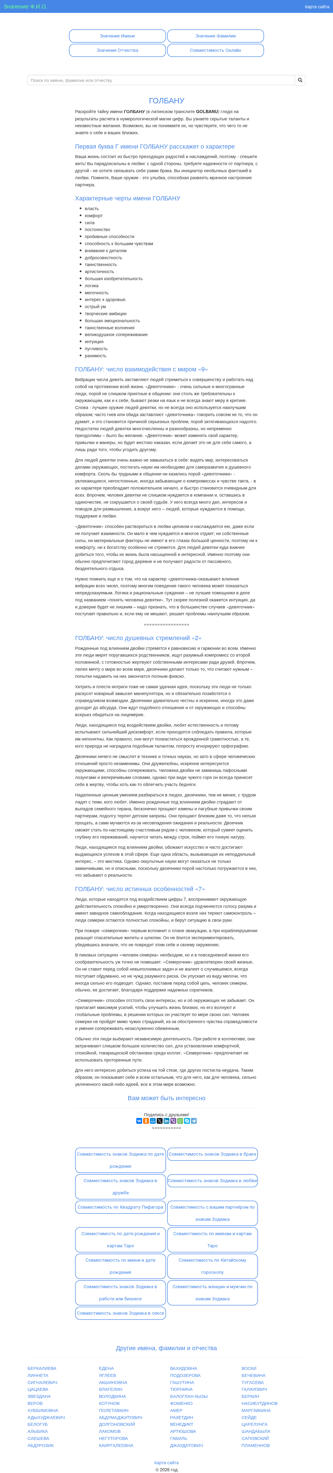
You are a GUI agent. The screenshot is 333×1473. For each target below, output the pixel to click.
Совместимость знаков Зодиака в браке (212, 1154)
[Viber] (173, 1121)
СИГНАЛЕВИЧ (42, 1382)
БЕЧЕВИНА (253, 1375)
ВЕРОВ (35, 1403)
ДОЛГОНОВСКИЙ (117, 1424)
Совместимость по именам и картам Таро (212, 1240)
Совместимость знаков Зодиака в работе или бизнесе (120, 1293)
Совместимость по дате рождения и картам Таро (120, 1240)
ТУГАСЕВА (253, 1382)
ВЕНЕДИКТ (181, 1424)
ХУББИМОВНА (43, 1410)
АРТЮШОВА (183, 1431)
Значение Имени (117, 36)
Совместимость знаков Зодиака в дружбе (120, 1187)
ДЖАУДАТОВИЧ (186, 1445)
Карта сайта (317, 6)
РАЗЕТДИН (181, 1417)
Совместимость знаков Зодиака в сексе (120, 1313)
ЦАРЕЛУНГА (254, 1424)
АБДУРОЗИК (41, 1445)
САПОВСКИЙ (255, 1438)
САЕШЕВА (38, 1438)
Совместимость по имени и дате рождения (120, 1266)
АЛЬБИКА (38, 1431)
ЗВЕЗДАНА (39, 1396)
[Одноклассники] (146, 1121)
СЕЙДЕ (249, 1417)
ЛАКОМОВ (110, 1431)
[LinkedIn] (166, 1121)
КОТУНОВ (109, 1403)
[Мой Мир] (153, 1121)
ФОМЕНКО (181, 1403)
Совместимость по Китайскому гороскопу (212, 1266)
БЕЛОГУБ (38, 1424)
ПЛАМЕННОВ (256, 1445)
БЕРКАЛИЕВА (42, 1368)
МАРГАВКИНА (256, 1410)
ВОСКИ (249, 1368)
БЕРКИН (250, 1396)
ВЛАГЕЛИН (110, 1389)
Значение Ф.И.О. (25, 6)
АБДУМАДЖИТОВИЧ (120, 1417)
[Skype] (187, 1121)
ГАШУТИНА (182, 1382)
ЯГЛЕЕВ (107, 1375)
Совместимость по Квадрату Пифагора (120, 1207)
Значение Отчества (117, 50)
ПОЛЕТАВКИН (113, 1410)
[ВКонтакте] (139, 1121)
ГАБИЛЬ (178, 1438)
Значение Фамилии (216, 36)
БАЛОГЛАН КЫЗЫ (189, 1396)
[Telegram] (194, 1121)
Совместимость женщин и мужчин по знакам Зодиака (213, 1293)
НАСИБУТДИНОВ (260, 1403)
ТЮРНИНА (181, 1389)
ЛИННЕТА (38, 1375)
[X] (160, 1121)
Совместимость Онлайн (215, 50)
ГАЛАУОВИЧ (254, 1389)
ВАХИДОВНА (183, 1368)
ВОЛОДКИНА (112, 1396)
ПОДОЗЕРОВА (185, 1375)
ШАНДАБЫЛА (256, 1431)
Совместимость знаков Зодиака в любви (212, 1180)
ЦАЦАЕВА (38, 1389)
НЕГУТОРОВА (113, 1438)
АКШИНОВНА (113, 1382)
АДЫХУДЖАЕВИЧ (46, 1417)
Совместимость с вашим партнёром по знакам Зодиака (212, 1213)
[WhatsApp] (180, 1121)
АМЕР (176, 1410)
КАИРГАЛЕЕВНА (116, 1445)
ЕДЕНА (106, 1368)
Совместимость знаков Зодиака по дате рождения (120, 1160)
